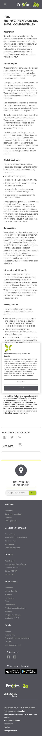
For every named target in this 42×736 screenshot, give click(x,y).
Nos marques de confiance (15, 564)
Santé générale (11, 521)
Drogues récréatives (13, 615)
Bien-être (8, 517)
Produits (9, 554)
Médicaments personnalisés (16, 537)
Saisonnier (9, 511)
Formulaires (9, 598)
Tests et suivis (10, 541)
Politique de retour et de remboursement (19, 708)
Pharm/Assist (11, 581)
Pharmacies (8, 724)
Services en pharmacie (15, 528)
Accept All (21, 388)
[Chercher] (32, 493)
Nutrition (8, 611)
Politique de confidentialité (14, 711)
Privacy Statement (27, 375)
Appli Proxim (10, 561)
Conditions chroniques (14, 514)
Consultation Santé (12, 548)
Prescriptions (10, 534)
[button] (5, 437)
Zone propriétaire (10, 731)
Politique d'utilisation (12, 721)
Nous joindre (10, 635)
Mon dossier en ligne (13, 645)
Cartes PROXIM (11, 571)
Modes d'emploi (11, 591)
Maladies (8, 594)
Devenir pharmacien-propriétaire (17, 638)
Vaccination (9, 544)
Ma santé (9, 504)
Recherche (9, 588)
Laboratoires (10, 605)
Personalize (21, 382)
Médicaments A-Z (12, 618)
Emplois (8, 631)
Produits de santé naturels (15, 608)
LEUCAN (8, 642)
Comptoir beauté (11, 568)
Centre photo (10, 574)
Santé (7, 601)
